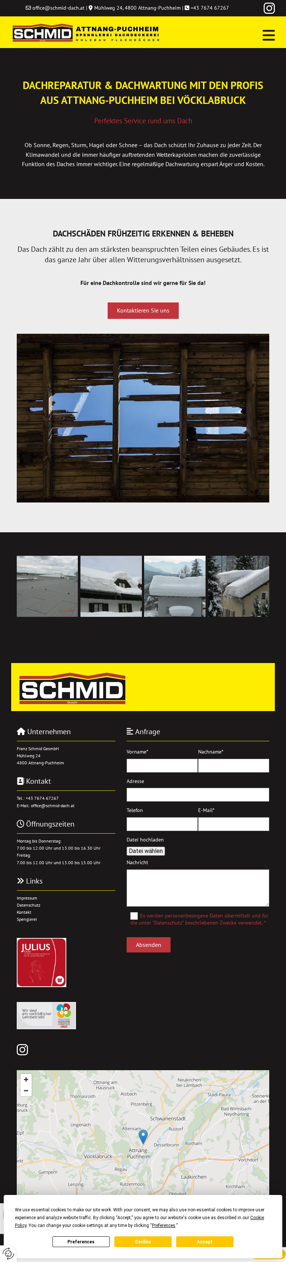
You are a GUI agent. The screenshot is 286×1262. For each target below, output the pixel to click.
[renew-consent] (8, 1253)
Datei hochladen (145, 840)
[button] (223, 35)
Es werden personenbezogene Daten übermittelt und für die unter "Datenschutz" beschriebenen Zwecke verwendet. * (199, 919)
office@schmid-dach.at (58, 7)
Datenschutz (28, 905)
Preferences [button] (163, 1225)
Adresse (135, 781)
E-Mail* (206, 810)
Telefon (135, 810)
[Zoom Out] (26, 1090)
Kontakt (24, 912)
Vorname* (137, 752)
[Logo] (85, 32)
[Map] (143, 1144)
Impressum (27, 898)
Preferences (81, 1241)
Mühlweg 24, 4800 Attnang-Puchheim (137, 7)
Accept (205, 1241)
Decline (143, 1241)
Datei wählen (146, 850)
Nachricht (137, 862)
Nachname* (210, 752)
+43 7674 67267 (210, 7)
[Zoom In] (26, 1079)
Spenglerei (27, 919)
